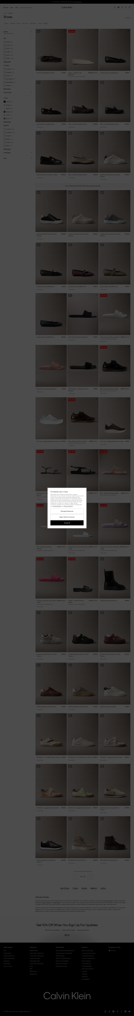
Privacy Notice (68, 506)
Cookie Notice (56, 506)
